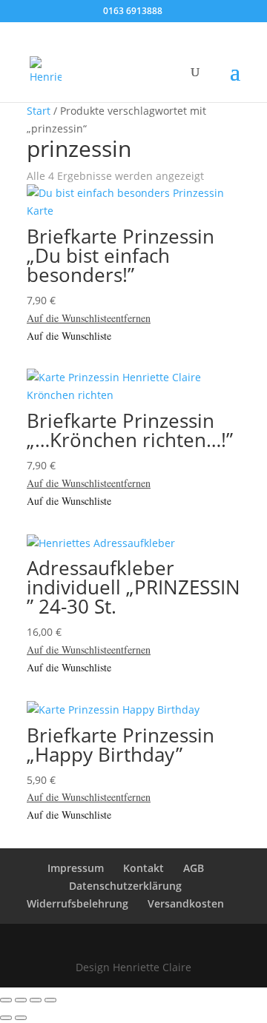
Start (38, 111)
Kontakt (143, 868)
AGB (193, 868)
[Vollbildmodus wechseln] (21, 1000)
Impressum (75, 868)
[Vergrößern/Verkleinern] (6, 1000)
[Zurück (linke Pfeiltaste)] (6, 1018)
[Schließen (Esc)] (50, 1000)
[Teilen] (36, 1000)
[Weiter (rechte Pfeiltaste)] (21, 1018)
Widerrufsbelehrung (77, 903)
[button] (89, 318)
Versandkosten (186, 903)
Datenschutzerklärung (125, 886)
